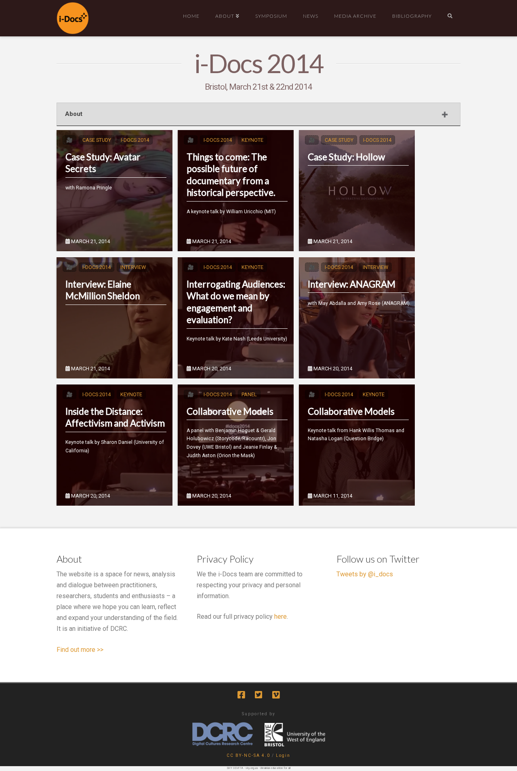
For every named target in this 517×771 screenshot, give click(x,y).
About (73, 114)
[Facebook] (241, 695)
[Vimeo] (276, 695)
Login (283, 755)
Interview (133, 267)
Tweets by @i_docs (364, 574)
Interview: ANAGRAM (351, 284)
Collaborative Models (230, 411)
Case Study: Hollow (346, 156)
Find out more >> (80, 649)
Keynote (252, 140)
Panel (249, 394)
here (280, 616)
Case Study (96, 140)
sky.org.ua (252, 768)
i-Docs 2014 (135, 140)
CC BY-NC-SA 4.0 (248, 755)
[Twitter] (258, 695)
